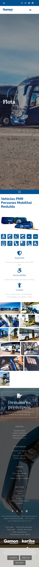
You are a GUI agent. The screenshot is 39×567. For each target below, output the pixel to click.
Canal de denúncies (19, 532)
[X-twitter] (22, 511)
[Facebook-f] (21, 3)
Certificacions (19, 496)
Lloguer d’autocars (19, 433)
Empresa (19, 491)
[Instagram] (25, 3)
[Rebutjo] (37, 557)
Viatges (19, 471)
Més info (19, 563)
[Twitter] (29, 3)
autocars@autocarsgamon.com (19, 521)
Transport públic (19, 430)
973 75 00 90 (29, 518)
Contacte (19, 503)
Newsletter (20, 476)
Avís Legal (10, 527)
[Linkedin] (32, 3)
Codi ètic (19, 498)
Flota (19, 493)
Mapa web (11, 529)
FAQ (19, 453)
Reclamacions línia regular (20, 534)
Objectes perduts (19, 455)
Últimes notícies (20, 458)
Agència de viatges (19, 435)
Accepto (13, 558)
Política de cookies (25, 529)
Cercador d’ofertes (20, 473)
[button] (3, 3)
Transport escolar (19, 438)
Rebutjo (26, 558)
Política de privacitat (24, 527)
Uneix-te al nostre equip (19, 501)
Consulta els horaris (19, 451)
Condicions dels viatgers (19, 478)
